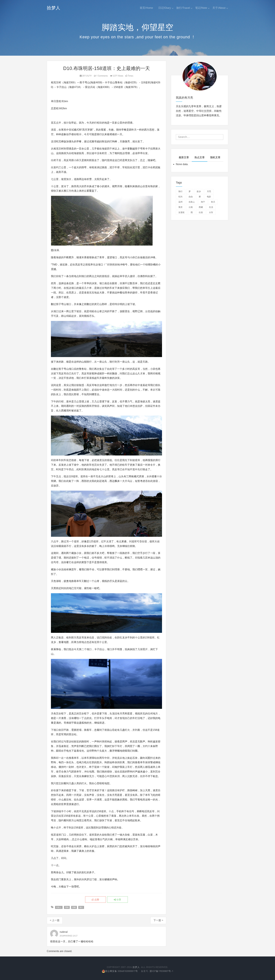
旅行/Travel (183, 7)
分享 (118, 899)
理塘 (67, 907)
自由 (191, 196)
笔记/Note (201, 7)
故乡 (199, 191)
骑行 (81, 907)
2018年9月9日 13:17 (69, 936)
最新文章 (184, 157)
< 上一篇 (55, 920)
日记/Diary (164, 7)
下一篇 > (158, 920)
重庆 (180, 207)
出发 (201, 212)
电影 (209, 196)
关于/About (219, 7)
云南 (191, 207)
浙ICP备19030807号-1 (161, 971)
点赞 (96, 899)
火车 (211, 212)
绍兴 (180, 196)
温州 (180, 202)
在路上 (58, 907)
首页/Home (146, 7)
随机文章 (215, 157)
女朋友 (181, 212)
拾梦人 (53, 7)
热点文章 (199, 157)
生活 (211, 207)
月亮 (209, 191)
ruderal (64, 932)
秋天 (213, 202)
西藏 (74, 907)
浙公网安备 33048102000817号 (121, 971)
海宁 (203, 202)
